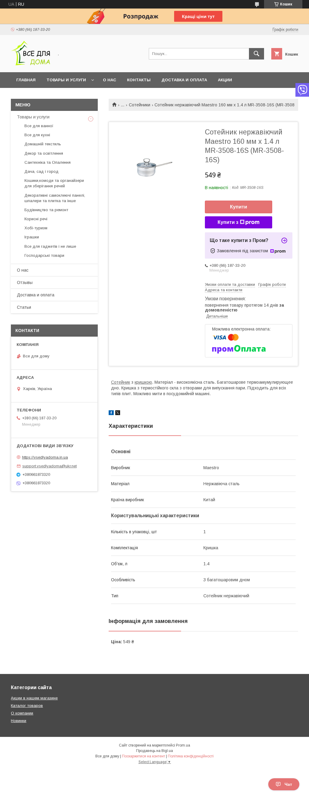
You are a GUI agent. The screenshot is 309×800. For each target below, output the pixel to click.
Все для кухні (37, 135)
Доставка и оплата (184, 80)
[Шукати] (256, 54)
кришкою (143, 382)
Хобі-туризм (35, 228)
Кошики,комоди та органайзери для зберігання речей (54, 183)
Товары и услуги (66, 80)
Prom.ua (183, 745)
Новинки (18, 720)
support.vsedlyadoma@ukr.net (49, 466)
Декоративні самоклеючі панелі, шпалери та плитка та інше (54, 198)
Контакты (139, 80)
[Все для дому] (30, 64)
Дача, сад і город (41, 171)
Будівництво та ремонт (46, 210)
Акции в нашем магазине (34, 698)
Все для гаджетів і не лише (50, 246)
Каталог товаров (27, 705)
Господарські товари (44, 255)
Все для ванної (38, 126)
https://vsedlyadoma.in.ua (45, 457)
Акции (225, 80)
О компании (22, 713)
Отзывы (25, 282)
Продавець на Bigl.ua (154, 751)
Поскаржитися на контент (143, 756)
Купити (238, 206)
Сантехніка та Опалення (47, 162)
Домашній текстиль (42, 144)
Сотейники (139, 104)
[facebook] (111, 413)
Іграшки (31, 237)
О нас (109, 80)
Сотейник (120, 382)
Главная (26, 80)
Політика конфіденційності (191, 756)
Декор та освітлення (43, 153)
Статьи (24, 307)
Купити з (228, 222)
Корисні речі (35, 219)
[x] (117, 413)
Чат (288, 784)
